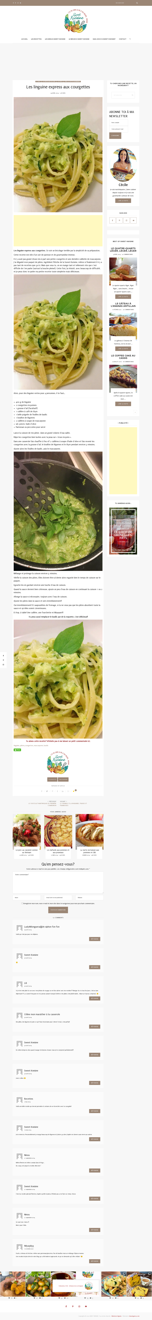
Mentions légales (116, 1316)
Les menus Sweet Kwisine (55, 39)
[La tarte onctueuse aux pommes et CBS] (27, 832)
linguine (16, 746)
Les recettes (36, 39)
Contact (122, 39)
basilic (46, 746)
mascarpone (38, 746)
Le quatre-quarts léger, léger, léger (123, 249)
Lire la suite (123, 200)
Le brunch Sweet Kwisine (79, 39)
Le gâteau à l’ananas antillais (123, 304)
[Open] (12, 1284)
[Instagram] (22, 1294)
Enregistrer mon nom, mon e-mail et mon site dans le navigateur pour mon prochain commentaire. (59, 903)
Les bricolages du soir (48, 81)
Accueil (24, 39)
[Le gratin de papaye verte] (90, 832)
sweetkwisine (12, 1282)
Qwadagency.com (134, 1316)
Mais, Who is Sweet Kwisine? (104, 39)
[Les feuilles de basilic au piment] (58, 832)
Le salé (38, 81)
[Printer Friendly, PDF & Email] (17, 750)
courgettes (29, 746)
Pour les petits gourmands (72, 81)
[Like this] (74, 791)
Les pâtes (60, 81)
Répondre (94, 939)
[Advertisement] (76, 63)
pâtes (22, 746)
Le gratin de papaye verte (89, 850)
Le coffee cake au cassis (123, 356)
